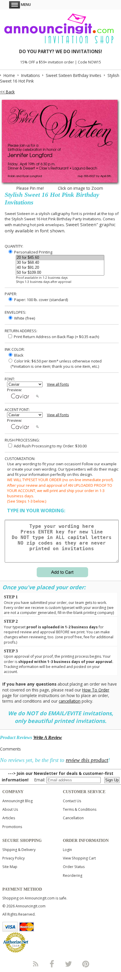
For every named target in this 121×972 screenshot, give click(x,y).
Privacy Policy (13, 858)
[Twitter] (69, 964)
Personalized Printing (32, 252)
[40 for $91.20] (60, 267)
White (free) (24, 318)
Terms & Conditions (79, 809)
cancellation (69, 701)
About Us (10, 809)
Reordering (72, 875)
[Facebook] (52, 964)
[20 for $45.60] (60, 257)
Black (18, 355)
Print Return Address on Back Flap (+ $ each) (56, 336)
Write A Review (47, 737)
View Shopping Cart (79, 858)
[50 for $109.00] (60, 272)
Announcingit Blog (17, 800)
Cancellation (73, 817)
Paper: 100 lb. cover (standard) (40, 299)
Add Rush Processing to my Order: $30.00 (50, 446)
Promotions (12, 826)
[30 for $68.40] (60, 262)
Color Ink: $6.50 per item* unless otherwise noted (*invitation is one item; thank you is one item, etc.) (54, 363)
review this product (87, 760)
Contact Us (72, 800)
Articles (8, 817)
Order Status (74, 866)
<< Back (7, 92)
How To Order (95, 690)
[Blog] (35, 964)
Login (67, 849)
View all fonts (58, 384)
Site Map (9, 866)
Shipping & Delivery (19, 849)
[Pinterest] (86, 964)
